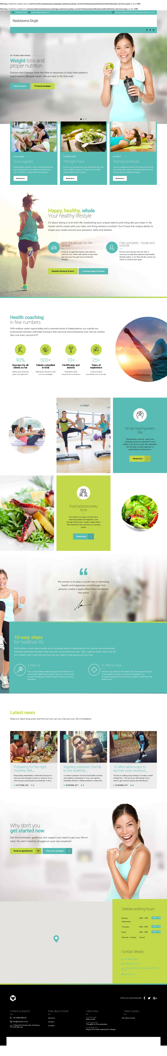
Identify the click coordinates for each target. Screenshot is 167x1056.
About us (51, 1018)
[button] (7, 67)
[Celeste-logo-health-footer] (19, 998)
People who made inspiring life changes (101, 1029)
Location (51, 1025)
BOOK (155, 918)
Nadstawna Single (25, 21)
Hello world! (90, 1019)
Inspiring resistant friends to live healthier (82, 769)
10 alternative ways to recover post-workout (129, 769)
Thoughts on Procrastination (96, 1024)
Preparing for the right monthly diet (30, 769)
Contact (51, 1022)
